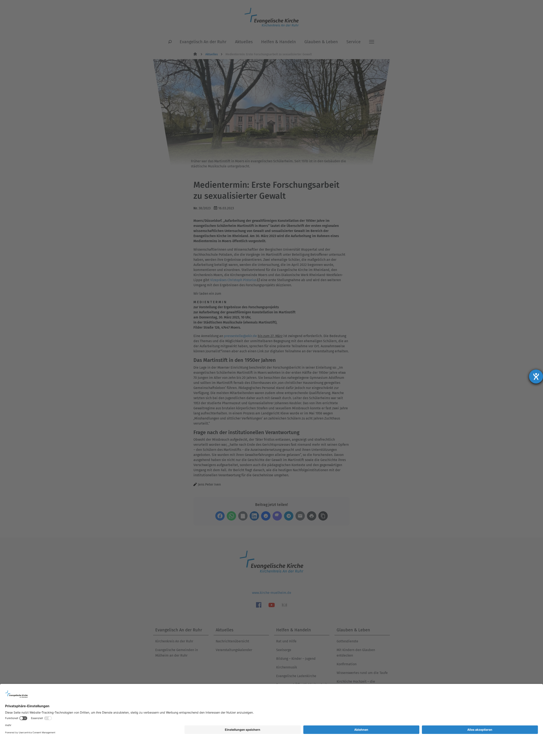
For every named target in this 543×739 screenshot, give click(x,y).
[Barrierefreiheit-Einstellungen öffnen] (536, 376)
